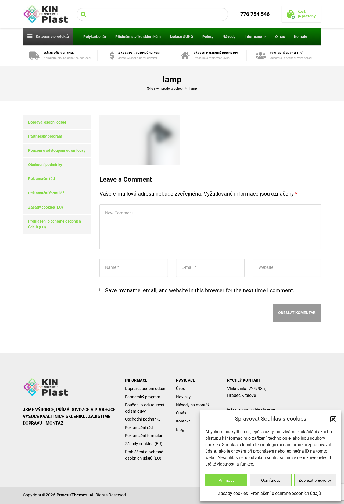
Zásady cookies (233, 493)
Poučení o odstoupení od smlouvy (56, 150)
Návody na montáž (192, 405)
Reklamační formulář (46, 193)
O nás (280, 36)
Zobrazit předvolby (315, 480)
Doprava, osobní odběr (47, 122)
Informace (253, 36)
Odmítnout (270, 480)
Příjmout (226, 480)
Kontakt (300, 36)
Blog (180, 429)
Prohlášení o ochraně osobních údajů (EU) (54, 224)
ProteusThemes (71, 495)
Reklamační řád (41, 179)
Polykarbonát (94, 36)
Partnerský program (45, 136)
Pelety (207, 36)
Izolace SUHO (181, 36)
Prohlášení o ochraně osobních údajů (285, 493)
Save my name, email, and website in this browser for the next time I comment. (199, 290)
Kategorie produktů (52, 36)
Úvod (180, 388)
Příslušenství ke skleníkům (138, 36)
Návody (229, 36)
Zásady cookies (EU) (45, 207)
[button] (333, 419)
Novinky (183, 396)
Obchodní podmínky (45, 165)
